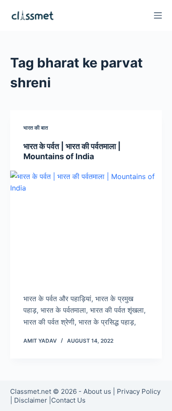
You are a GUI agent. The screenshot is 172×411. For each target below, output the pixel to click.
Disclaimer (30, 400)
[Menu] (158, 15)
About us (97, 391)
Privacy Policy (139, 391)
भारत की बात (35, 127)
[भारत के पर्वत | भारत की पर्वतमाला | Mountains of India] (85, 227)
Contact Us (68, 400)
